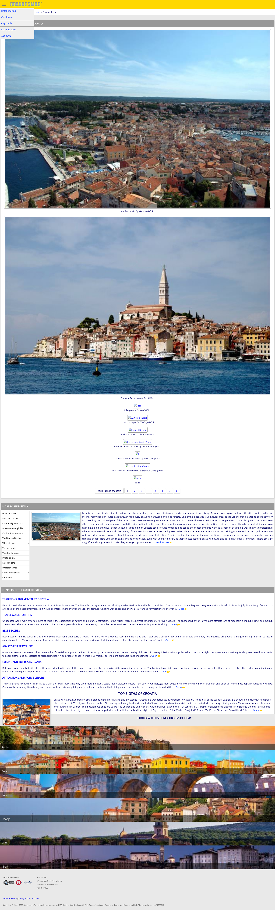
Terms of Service (10, 898)
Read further (162, 542)
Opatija (6, 819)
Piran (5, 866)
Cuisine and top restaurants (22, 662)
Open (182, 608)
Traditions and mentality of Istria (25, 599)
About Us (6, 35)
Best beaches (11, 630)
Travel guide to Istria (17, 615)
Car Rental (6, 17)
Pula (4, 795)
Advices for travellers (17, 646)
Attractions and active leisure (23, 677)
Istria (37, 12)
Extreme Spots (9, 29)
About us (35, 898)
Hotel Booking (8, 10)
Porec (5, 771)
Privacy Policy (24, 898)
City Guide (6, 23)
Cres (4, 843)
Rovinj (5, 747)
